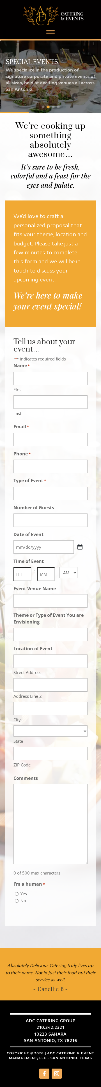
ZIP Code (22, 765)
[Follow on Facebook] (44, 1074)
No (23, 900)
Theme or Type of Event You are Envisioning (48, 618)
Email (21, 427)
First (17, 389)
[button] (43, 107)
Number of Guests (33, 508)
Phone (22, 454)
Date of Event (28, 534)
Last (17, 413)
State (18, 741)
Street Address (27, 672)
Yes (23, 893)
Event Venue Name (34, 589)
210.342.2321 (50, 1027)
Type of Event (29, 480)
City (17, 719)
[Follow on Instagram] (57, 1074)
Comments (25, 778)
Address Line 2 (27, 696)
